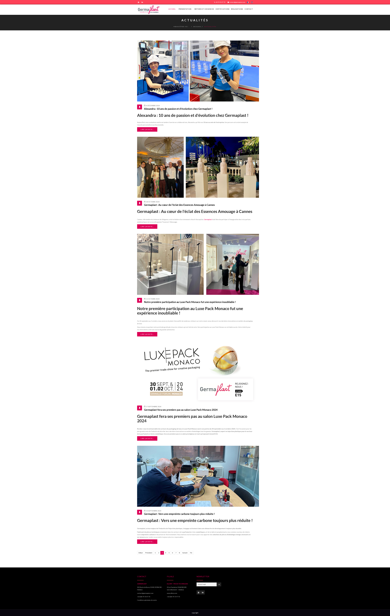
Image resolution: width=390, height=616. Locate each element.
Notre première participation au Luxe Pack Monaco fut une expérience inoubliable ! (190, 301)
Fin (191, 553)
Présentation (185, 9)
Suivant (184, 553)
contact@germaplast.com (237, 2)
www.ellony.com (172, 593)
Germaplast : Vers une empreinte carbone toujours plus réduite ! (179, 513)
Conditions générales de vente (147, 600)
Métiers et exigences (204, 9)
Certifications (223, 9)
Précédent (148, 553)
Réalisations (237, 9)
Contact (249, 9)
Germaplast (208, 219)
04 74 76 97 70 (220, 2)
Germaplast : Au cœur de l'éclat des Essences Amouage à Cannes (179, 204)
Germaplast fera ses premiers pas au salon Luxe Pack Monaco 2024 (180, 409)
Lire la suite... (147, 129)
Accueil (172, 9)
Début (140, 553)
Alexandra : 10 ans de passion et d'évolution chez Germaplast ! (178, 108)
